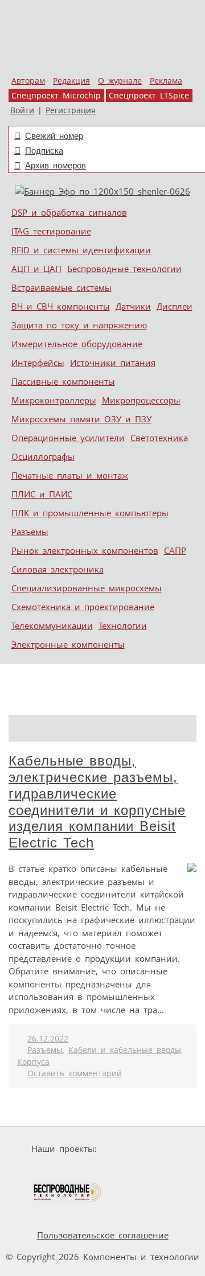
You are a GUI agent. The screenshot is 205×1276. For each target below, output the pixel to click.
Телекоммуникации (52, 625)
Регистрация (71, 110)
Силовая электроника (57, 569)
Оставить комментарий (74, 1073)
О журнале (120, 81)
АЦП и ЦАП (36, 268)
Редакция (71, 81)
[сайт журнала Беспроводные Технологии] (66, 1192)
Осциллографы (43, 456)
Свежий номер (54, 136)
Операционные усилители (68, 437)
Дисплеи (174, 306)
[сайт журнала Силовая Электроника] (137, 1148)
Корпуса (33, 1062)
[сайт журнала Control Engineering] (143, 1192)
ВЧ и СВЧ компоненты (60, 306)
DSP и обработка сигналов (69, 212)
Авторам (28, 81)
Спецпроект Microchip (56, 95)
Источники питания (112, 362)
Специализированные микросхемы (86, 588)
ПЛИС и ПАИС (41, 494)
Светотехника (159, 437)
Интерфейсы (37, 362)
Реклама (166, 81)
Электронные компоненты (68, 644)
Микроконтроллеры (53, 400)
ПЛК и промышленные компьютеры (90, 512)
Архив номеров (55, 165)
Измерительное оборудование (76, 343)
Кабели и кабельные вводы (124, 1050)
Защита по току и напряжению (79, 325)
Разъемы (29, 531)
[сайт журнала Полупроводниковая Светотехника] (138, 1170)
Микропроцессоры (141, 400)
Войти (22, 110)
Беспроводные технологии (124, 268)
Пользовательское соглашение (103, 1235)
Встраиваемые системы (61, 287)
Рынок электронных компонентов (84, 550)
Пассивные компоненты (63, 381)
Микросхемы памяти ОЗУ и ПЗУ (81, 419)
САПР (175, 550)
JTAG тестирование (51, 231)
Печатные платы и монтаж (69, 475)
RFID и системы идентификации (81, 250)
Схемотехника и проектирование (82, 606)
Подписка (44, 150)
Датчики (133, 306)
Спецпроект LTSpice (149, 95)
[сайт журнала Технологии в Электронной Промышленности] (52, 1170)
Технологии (123, 625)
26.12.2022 (47, 1039)
